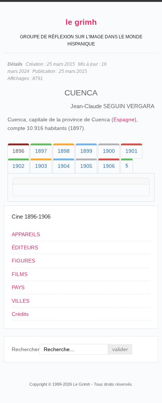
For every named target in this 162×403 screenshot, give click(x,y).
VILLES (20, 301)
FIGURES (23, 261)
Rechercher (26, 349)
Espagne (123, 119)
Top (153, 369)
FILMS (20, 274)
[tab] (18, 150)
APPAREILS (26, 234)
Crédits (20, 314)
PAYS (18, 287)
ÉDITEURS (25, 248)
